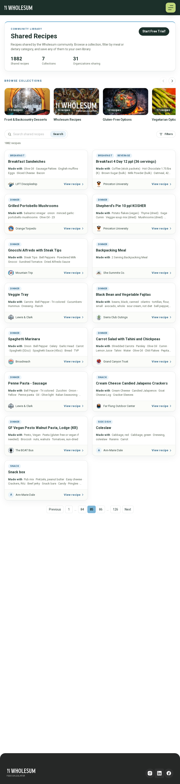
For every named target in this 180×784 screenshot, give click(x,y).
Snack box (16, 472)
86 (101, 509)
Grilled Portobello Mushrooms (33, 206)
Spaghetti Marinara (24, 339)
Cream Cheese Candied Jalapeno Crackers (132, 383)
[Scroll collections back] (163, 80)
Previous (55, 509)
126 (115, 509)
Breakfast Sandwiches (26, 161)
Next (128, 509)
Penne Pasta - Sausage (27, 383)
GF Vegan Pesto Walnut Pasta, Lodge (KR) (43, 428)
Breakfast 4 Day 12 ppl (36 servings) (126, 161)
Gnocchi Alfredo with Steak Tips (34, 250)
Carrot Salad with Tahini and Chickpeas (128, 339)
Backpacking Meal (111, 250)
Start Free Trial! (154, 31)
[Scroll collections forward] (172, 80)
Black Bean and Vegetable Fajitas (123, 294)
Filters (169, 134)
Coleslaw (103, 428)
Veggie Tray (18, 294)
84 (82, 509)
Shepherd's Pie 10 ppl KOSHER (121, 206)
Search (58, 134)
